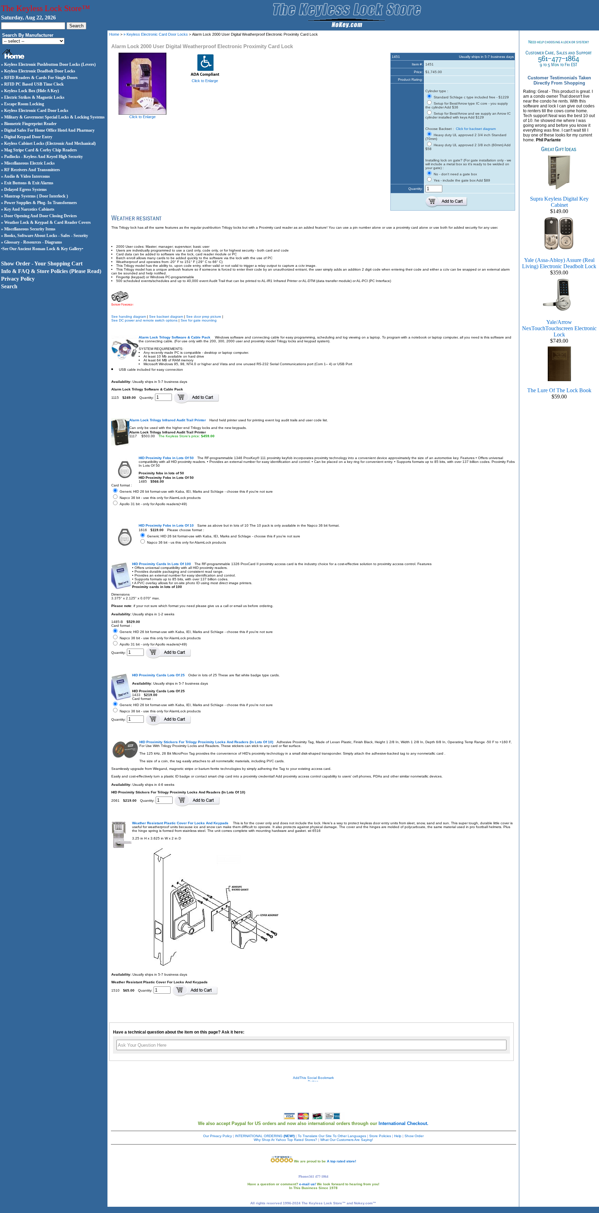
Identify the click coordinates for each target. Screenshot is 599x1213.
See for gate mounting (199, 320)
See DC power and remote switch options (144, 320)
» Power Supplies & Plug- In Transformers (39, 202)
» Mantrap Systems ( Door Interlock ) (34, 196)
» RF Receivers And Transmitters (30, 169)
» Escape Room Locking (22, 104)
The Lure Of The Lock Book (559, 390)
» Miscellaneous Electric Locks (28, 163)
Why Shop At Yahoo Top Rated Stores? (285, 1140)
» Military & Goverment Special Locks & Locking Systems (53, 117)
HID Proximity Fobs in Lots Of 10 (166, 525)
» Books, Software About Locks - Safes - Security (44, 235)
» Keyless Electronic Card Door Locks (34, 110)
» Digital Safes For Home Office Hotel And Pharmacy (48, 130)
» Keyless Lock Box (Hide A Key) (30, 90)
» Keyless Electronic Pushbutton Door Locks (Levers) (48, 64)
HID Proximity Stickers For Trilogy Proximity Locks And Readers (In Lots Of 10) (206, 742)
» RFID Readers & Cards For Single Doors (39, 77)
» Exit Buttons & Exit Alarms (27, 183)
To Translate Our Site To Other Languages (332, 1136)
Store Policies (380, 1136)
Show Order (414, 1136)
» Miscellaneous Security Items (28, 229)
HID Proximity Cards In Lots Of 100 (161, 564)
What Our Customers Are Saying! (346, 1140)
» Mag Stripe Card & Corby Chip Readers (39, 150)
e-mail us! (307, 1184)
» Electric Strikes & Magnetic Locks (32, 97)
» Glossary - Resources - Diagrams (31, 242)
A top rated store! (341, 1161)
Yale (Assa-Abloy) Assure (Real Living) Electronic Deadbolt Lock (559, 263)
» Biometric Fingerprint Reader (29, 123)
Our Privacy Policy (217, 1136)
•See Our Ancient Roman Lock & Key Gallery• (42, 248)
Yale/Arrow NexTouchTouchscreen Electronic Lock (559, 328)
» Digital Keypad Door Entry (26, 136)
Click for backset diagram (476, 129)
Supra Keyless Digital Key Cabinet (559, 202)
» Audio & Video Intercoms (25, 176)
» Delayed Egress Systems (24, 189)
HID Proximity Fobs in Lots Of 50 (166, 458)
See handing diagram (128, 316)
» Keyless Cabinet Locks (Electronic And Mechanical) (48, 143)
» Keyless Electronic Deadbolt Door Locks (38, 71)
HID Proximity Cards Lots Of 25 (158, 675)
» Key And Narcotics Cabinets (27, 209)
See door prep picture (203, 316)
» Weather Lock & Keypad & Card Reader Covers (46, 222)
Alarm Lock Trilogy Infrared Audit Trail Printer (167, 420)
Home (114, 34)
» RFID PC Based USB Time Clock (32, 84)
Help (397, 1136)
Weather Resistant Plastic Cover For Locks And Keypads (180, 823)
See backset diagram (166, 316)
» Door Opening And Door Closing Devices (39, 215)
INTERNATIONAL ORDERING (265, 1136)
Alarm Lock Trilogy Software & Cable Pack (175, 337)
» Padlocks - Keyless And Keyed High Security (42, 156)
